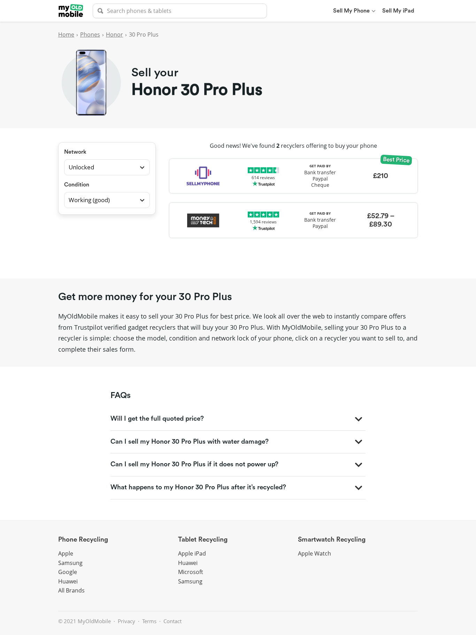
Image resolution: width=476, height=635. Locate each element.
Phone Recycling (83, 539)
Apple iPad (192, 553)
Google (67, 572)
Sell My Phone (351, 11)
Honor (114, 34)
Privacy (126, 621)
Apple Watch (314, 553)
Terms (149, 621)
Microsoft (190, 572)
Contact (172, 621)
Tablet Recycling (203, 539)
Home (66, 34)
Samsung (70, 563)
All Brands (71, 590)
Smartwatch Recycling (332, 539)
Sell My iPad (398, 11)
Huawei (68, 581)
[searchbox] (180, 10)
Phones (90, 34)
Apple (65, 553)
